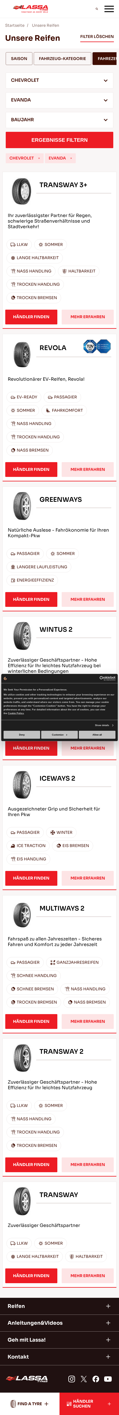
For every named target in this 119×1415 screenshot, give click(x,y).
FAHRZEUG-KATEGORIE (62, 58)
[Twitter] (84, 1379)
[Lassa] (30, 9)
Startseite (14, 25)
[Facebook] (96, 1379)
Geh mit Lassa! (27, 1340)
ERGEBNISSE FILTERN (59, 140)
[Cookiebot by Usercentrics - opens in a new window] (101, 678)
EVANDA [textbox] (21, 100)
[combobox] (59, 80)
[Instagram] (71, 1379)
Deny (22, 734)
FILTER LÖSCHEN (97, 36)
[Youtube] (108, 1379)
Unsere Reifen (45, 25)
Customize (58, 734)
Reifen (16, 1306)
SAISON (19, 58)
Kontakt (18, 1357)
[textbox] (59, 120)
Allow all (97, 734)
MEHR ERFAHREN (88, 316)
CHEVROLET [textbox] (25, 80)
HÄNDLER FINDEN (31, 316)
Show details (102, 725)
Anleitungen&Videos (35, 1323)
